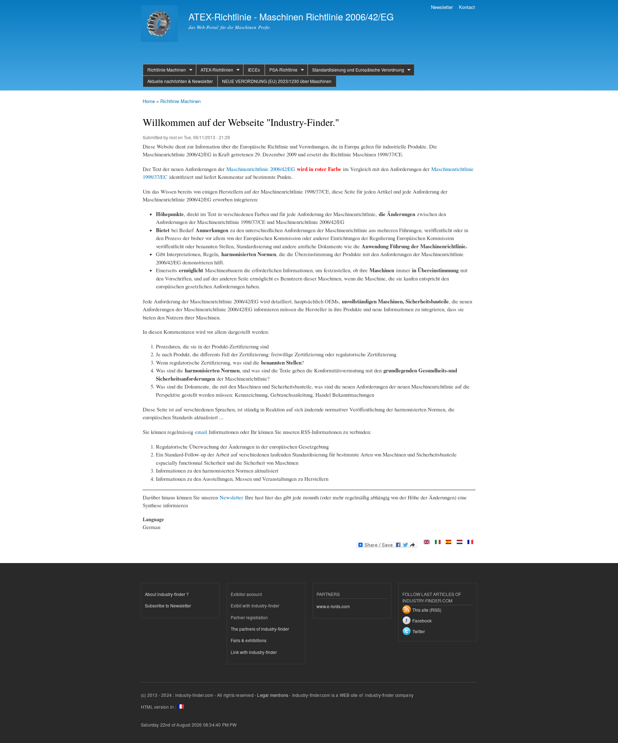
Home (149, 101)
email (201, 431)
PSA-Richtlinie (281, 70)
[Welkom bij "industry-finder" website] (459, 542)
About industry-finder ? (167, 594)
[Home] (160, 24)
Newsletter (442, 7)
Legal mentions (272, 695)
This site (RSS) (426, 610)
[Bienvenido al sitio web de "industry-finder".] (448, 542)
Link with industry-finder (254, 652)
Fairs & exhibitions (248, 640)
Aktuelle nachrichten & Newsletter (180, 81)
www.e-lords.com (333, 606)
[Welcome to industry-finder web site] (427, 542)
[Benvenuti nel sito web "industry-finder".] (438, 542)
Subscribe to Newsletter (168, 605)
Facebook (422, 620)
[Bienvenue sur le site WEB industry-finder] (470, 542)
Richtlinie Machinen (164, 70)
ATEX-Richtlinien (214, 70)
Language (153, 519)
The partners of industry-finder (260, 629)
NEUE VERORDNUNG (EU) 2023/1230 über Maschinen (277, 81)
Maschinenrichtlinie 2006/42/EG (260, 168)
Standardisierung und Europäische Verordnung (356, 70)
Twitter (418, 631)
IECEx (254, 70)
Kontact (467, 7)
